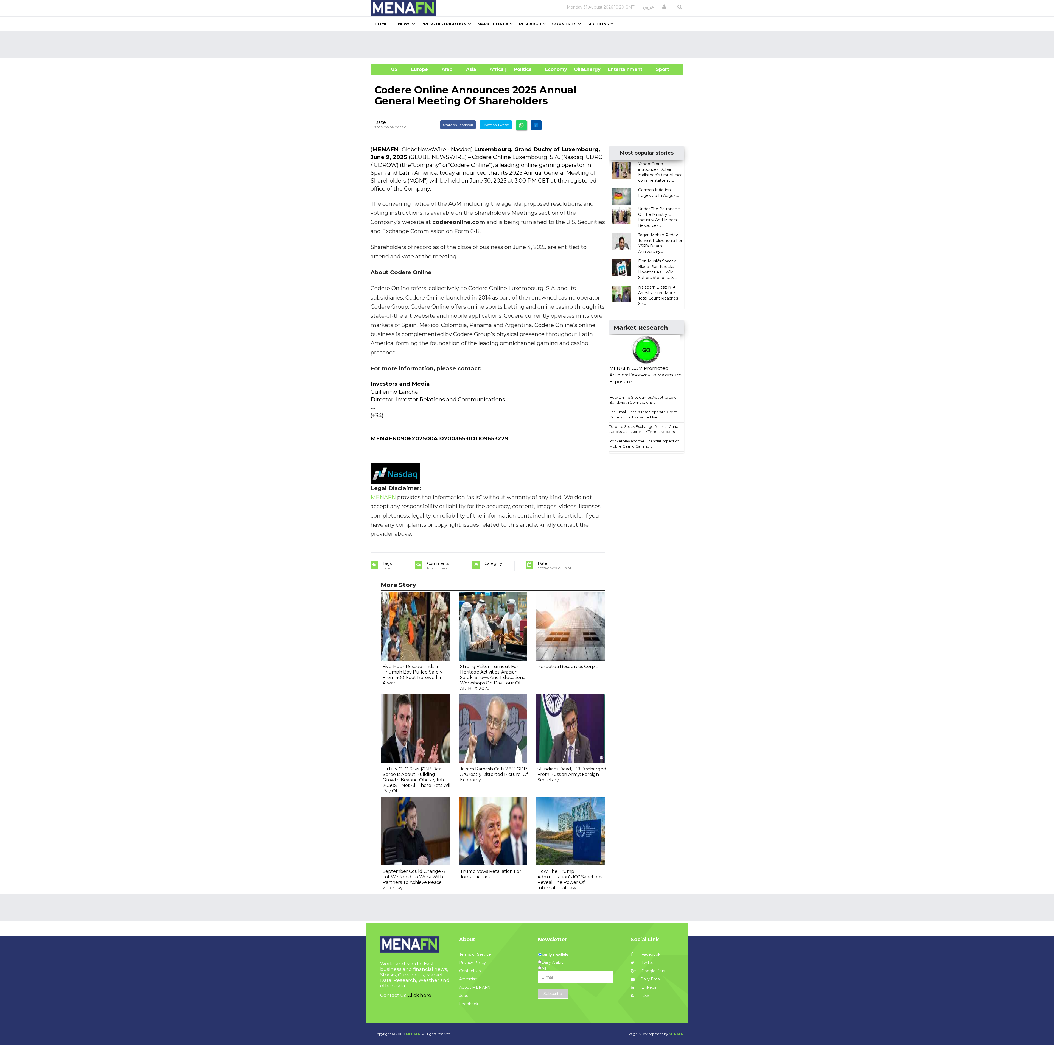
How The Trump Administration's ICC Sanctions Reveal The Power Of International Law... (569, 879)
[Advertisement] (529, 44)
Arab (447, 69)
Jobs (463, 995)
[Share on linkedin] (536, 125)
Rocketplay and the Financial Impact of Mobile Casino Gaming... (644, 443)
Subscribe (552, 993)
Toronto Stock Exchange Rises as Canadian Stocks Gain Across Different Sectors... (647, 429)
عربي (648, 7)
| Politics (521, 69)
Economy (556, 69)
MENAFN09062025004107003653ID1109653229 (439, 438)
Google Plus (652, 970)
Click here (419, 995)
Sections (598, 23)
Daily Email (650, 979)
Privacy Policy (472, 962)
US (387, 69)
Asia (471, 69)
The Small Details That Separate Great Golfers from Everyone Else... (643, 414)
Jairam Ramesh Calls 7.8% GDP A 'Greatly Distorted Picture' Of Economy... (494, 774)
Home (381, 23)
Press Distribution (444, 23)
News (404, 23)
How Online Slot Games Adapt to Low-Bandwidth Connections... (643, 400)
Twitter (647, 962)
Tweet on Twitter (495, 125)
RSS (644, 995)
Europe (419, 69)
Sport (659, 69)
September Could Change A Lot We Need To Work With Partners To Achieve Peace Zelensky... (414, 879)
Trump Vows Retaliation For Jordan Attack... (490, 874)
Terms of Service (475, 954)
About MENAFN (474, 987)
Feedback (468, 1003)
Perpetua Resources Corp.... (567, 666)
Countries (564, 23)
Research (530, 23)
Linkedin (649, 987)
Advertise (468, 979)
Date (380, 122)
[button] (664, 7)
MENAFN (385, 149)
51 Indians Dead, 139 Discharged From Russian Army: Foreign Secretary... (571, 774)
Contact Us (470, 970)
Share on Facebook (458, 125)
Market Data (492, 23)
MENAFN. (413, 1034)
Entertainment (617, 69)
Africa (496, 69)
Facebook (650, 954)
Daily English (555, 954)
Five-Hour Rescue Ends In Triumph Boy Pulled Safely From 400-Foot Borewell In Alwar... (413, 675)
